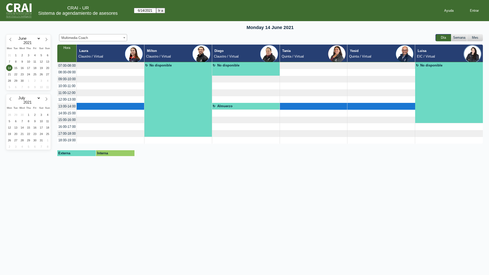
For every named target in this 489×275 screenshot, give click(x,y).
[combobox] (93, 37)
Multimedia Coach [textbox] (74, 38)
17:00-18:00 (67, 133)
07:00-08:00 (67, 65)
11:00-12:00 (66, 93)
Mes (475, 37)
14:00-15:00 (67, 113)
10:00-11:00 (66, 86)
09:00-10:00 (67, 79)
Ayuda (449, 10)
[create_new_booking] (110, 65)
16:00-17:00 (67, 127)
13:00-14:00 (67, 106)
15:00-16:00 (67, 120)
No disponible (161, 65)
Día (443, 37)
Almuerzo (225, 106)
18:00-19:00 (67, 140)
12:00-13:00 (67, 99)
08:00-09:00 (67, 72)
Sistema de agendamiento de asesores (78, 13)
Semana (459, 37)
